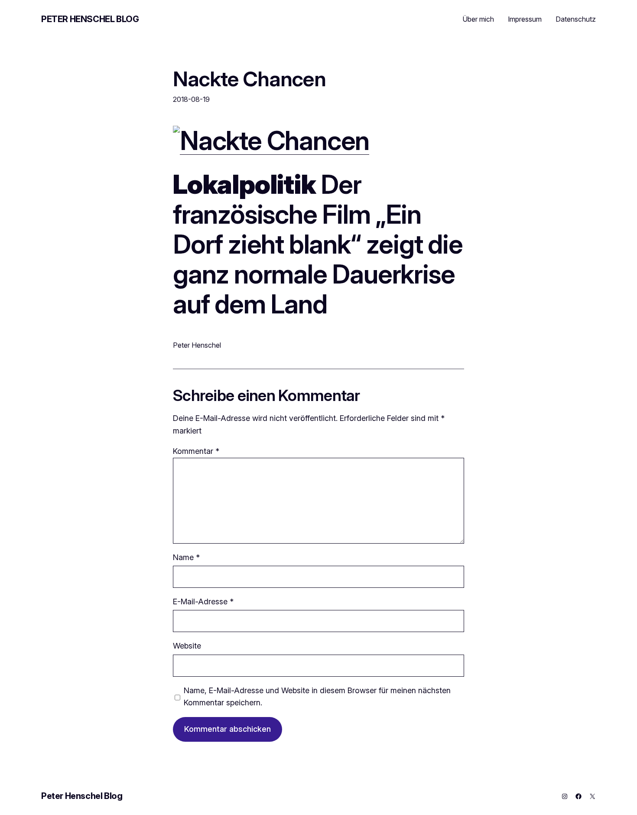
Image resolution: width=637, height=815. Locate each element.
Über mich (478, 19)
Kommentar (196, 451)
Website (187, 645)
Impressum (525, 19)
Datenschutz (576, 19)
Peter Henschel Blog (90, 19)
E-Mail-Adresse (203, 601)
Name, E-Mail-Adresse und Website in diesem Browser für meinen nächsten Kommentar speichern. (317, 696)
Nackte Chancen (249, 79)
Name (186, 557)
